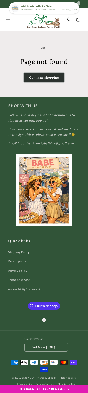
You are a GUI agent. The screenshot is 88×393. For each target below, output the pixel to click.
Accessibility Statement (24, 289)
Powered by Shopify (45, 377)
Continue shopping (44, 77)
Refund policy (68, 378)
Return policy (17, 261)
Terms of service (19, 280)
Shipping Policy (18, 252)
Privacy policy (17, 270)
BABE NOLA (27, 377)
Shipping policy (66, 384)
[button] (44, 389)
